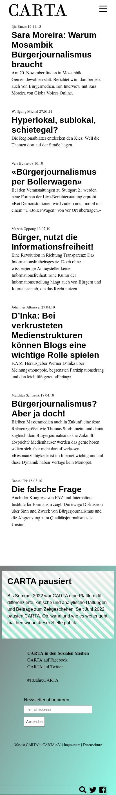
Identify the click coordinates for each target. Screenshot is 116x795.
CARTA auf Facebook (47, 660)
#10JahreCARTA (43, 680)
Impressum (72, 744)
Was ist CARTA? (27, 744)
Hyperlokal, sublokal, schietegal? (54, 124)
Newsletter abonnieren (46, 699)
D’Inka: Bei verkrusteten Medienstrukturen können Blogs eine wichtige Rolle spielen (55, 335)
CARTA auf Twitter (45, 666)
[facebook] (102, 791)
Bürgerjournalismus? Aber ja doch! (54, 408)
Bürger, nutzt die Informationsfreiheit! (52, 242)
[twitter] (92, 791)
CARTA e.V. (52, 744)
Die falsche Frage (47, 489)
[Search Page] (82, 791)
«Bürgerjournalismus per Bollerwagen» (54, 176)
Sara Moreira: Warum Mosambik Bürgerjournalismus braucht (54, 49)
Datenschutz (92, 744)
